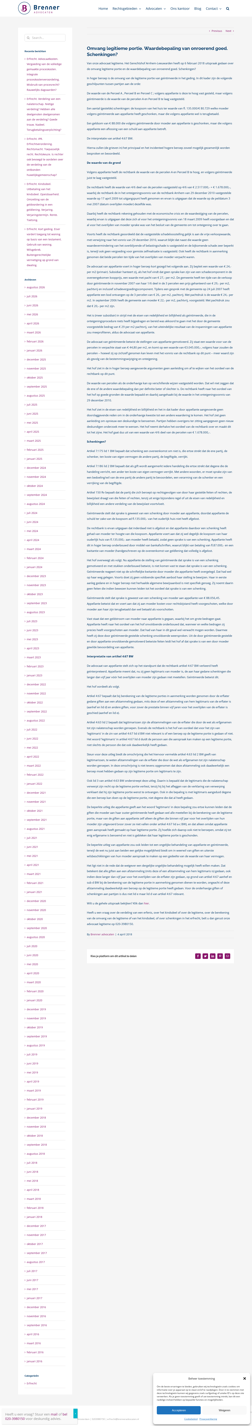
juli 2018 (32, 1162)
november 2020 (36, 910)
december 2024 (36, 468)
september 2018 (37, 1144)
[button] (244, 1378)
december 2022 (36, 684)
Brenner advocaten (102, 934)
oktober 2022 (35, 702)
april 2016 (33, 1334)
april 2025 (33, 431)
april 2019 (33, 1081)
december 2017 (36, 1226)
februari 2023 (35, 666)
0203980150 (98, 1419)
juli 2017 (32, 1271)
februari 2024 (35, 558)
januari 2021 (34, 892)
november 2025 (36, 368)
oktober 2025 (35, 377)
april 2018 (33, 1190)
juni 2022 (32, 738)
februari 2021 (35, 883)
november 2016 (36, 1316)
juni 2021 (32, 847)
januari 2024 (34, 567)
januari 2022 (34, 783)
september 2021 (37, 819)
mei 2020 (32, 964)
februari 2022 (35, 774)
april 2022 (33, 756)
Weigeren (224, 1410)
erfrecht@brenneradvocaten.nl (123, 1419)
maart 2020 (34, 982)
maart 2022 (34, 765)
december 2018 (36, 1117)
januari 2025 (34, 458)
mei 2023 (32, 639)
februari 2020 (35, 991)
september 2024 (37, 495)
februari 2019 (35, 1099)
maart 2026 (34, 332)
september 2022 (37, 711)
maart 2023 (34, 657)
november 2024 (36, 477)
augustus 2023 (36, 612)
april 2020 (33, 973)
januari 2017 (34, 1298)
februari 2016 (35, 1352)
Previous (217, 31)
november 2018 (36, 1126)
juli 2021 (32, 838)
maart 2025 (34, 440)
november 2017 (36, 1235)
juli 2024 (32, 513)
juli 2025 (32, 404)
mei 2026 (32, 314)
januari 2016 (34, 1361)
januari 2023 (34, 675)
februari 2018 (35, 1208)
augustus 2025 (36, 395)
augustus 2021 (36, 829)
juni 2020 (32, 955)
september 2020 (37, 928)
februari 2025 (35, 449)
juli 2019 (32, 1054)
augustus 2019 (36, 1045)
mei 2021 (32, 856)
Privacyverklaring (208, 1418)
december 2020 (36, 901)
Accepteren (179, 1410)
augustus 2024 (36, 504)
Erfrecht (32, 1383)
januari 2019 (34, 1108)
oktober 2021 (35, 810)
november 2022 (36, 693)
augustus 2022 (36, 720)
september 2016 (37, 1325)
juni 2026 (32, 305)
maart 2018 (34, 1199)
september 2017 (37, 1253)
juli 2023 (32, 621)
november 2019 (36, 1018)
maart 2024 (34, 549)
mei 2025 (32, 422)
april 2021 (33, 865)
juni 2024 (32, 522)
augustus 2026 (36, 287)
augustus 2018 (36, 1153)
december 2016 (36, 1307)
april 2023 (33, 648)
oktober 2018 (35, 1135)
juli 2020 (32, 946)
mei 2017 (32, 1289)
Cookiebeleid (191, 1418)
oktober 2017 (35, 1244)
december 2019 (36, 1009)
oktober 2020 (35, 919)
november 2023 (36, 585)
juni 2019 (32, 1063)
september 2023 (37, 603)
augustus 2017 (36, 1262)
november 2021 (36, 801)
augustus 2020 (36, 937)
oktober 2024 (35, 486)
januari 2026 (34, 350)
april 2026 (33, 323)
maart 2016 (34, 1343)
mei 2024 (32, 531)
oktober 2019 (35, 1027)
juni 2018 (32, 1171)
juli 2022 (32, 729)
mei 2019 (32, 1072)
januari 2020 (34, 1000)
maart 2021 (34, 874)
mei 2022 (32, 747)
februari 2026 (35, 341)
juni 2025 (32, 413)
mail (54, 1414)
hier (146, 903)
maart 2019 (34, 1090)
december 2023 (36, 576)
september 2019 (37, 1036)
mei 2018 (32, 1181)
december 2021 (36, 792)
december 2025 (36, 359)
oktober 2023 (35, 594)
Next (228, 31)
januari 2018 (34, 1217)
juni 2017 (32, 1280)
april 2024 (33, 540)
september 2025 (37, 386)
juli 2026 (32, 296)
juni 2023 (32, 630)
